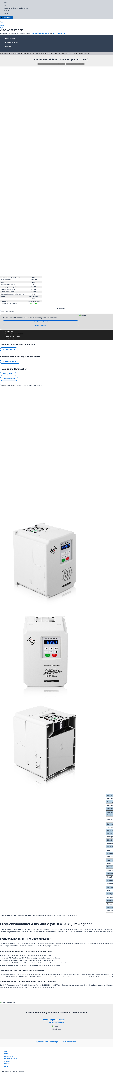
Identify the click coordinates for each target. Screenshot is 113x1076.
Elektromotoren (10, 38)
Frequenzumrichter (11, 42)
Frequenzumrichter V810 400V (47, 53)
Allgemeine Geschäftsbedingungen (47, 1042)
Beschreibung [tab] (9, 339)
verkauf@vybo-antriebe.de (40, 33)
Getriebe (8, 46)
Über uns (7, 11)
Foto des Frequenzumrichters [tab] (14, 334)
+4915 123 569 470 (59, 33)
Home (5, 3)
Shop (5, 5)
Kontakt (6, 13)
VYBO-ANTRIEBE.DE (11, 30)
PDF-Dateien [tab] (9, 331)
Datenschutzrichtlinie (70, 1042)
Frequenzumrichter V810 (27, 53)
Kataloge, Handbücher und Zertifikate (16, 8)
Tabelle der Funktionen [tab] (12, 336)
